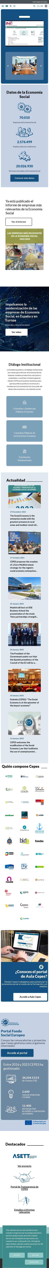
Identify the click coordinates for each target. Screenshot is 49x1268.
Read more (34, 1262)
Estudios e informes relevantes (24, 1210)
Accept (17, 1255)
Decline (35, 1255)
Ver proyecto (24, 1166)
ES (38, 6)
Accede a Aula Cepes (30, 996)
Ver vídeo (16, 332)
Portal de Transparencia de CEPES (24, 1187)
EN (42, 6)
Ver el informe (19, 221)
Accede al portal (17, 1053)
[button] (34, 6)
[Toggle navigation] (46, 6)
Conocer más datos (24, 178)
